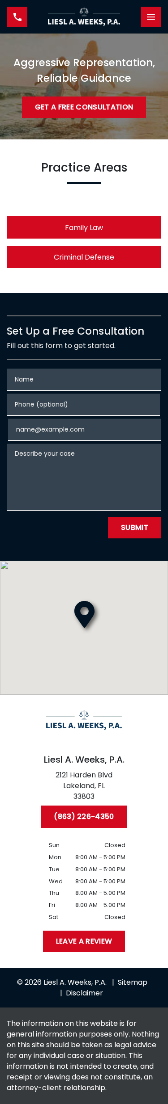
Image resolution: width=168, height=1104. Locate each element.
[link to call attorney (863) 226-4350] (17, 17)
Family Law (84, 227)
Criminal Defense (84, 257)
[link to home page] (84, 17)
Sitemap (132, 982)
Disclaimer (84, 993)
